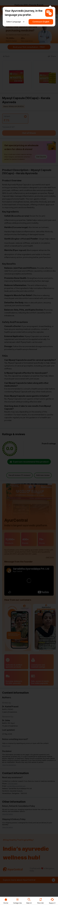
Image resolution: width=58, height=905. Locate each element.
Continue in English (41, 22)
